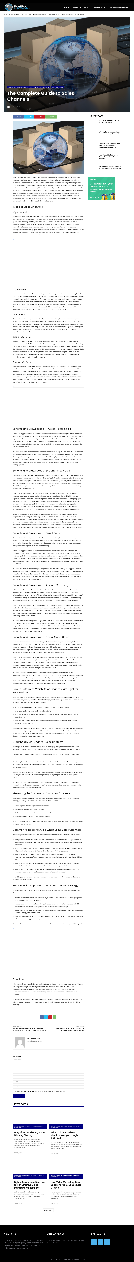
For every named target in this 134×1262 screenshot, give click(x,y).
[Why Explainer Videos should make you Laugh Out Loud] (66, 1119)
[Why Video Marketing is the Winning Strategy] (30, 1119)
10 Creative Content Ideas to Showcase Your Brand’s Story (110, 167)
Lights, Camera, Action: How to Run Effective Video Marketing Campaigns (29, 1185)
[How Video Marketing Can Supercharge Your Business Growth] (66, 1168)
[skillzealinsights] (8, 107)
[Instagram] (7, 1)
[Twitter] (10, 1)
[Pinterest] (50, 1017)
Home (5, 14)
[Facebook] (5, 1)
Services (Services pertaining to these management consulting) (28, 14)
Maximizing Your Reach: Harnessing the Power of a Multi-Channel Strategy (29, 1029)
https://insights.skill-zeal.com (35, 1041)
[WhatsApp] (54, 1017)
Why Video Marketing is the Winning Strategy (29, 1134)
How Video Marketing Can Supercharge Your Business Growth (66, 1185)
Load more (47, 1210)
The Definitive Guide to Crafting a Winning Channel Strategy (69, 1029)
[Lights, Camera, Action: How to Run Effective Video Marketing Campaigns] (30, 1168)
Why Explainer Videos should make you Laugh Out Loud (64, 1135)
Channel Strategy (53, 14)
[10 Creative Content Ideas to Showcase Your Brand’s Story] (93, 169)
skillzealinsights (17, 107)
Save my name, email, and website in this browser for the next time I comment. (40, 1091)
